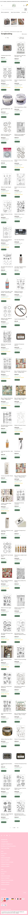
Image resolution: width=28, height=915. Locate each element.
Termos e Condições (5, 859)
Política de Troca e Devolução (7, 862)
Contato (2, 855)
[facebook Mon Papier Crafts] (4, 835)
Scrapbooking (6, 31)
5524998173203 (4, 839)
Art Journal (24, 12)
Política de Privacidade (5, 857)
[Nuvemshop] (6, 909)
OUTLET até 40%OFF (5, 866)
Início (2, 31)
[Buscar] (25, 9)
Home (2, 851)
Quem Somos (4, 853)
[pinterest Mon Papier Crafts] (9, 835)
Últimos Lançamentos (5, 12)
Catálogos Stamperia (5, 864)
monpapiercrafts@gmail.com (7, 844)
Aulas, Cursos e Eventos (15, 12)
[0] (26, 5)
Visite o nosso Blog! (5, 848)
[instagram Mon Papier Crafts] (1, 835)
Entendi (17, 912)
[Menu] (1, 5)
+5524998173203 (4, 841)
